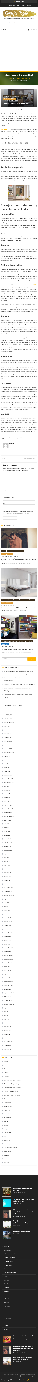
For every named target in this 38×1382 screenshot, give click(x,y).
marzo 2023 (7, 801)
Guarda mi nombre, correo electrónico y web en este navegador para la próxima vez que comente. (18, 512)
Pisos (5, 1159)
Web (4, 503)
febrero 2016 (7, 974)
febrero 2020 (8, 921)
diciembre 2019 (8, 929)
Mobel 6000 (33, 285)
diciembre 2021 (8, 850)
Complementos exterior (12, 1299)
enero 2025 (7, 737)
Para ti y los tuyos (10, 1257)
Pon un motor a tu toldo (21, 1231)
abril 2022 (7, 835)
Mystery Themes (28, 1380)
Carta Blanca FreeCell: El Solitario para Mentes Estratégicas (17, 689)
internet (6, 1121)
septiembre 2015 (9, 993)
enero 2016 (7, 978)
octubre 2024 (8, 749)
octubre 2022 (8, 812)
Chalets (23, 5)
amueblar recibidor (11, 438)
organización (22, 563)
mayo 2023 (7, 794)
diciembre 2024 (8, 741)
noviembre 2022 (9, 809)
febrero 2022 (8, 843)
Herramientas (8, 1114)
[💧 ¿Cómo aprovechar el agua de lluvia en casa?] (6, 1202)
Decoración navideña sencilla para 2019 (23, 1189)
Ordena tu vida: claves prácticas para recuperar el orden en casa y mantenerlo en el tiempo (18, 672)
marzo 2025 (7, 734)
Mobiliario (24, 96)
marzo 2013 (7, 1049)
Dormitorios (7, 1102)
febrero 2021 (7, 876)
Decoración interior (11, 563)
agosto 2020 (7, 899)
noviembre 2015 (8, 985)
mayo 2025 (7, 726)
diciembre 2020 (8, 884)
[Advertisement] (19, 52)
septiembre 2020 (9, 895)
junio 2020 (7, 906)
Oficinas (6, 1155)
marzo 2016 (7, 970)
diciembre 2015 (8, 981)
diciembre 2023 (8, 775)
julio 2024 (7, 760)
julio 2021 (6, 858)
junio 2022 (7, 827)
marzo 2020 (7, 918)
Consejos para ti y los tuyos (26, 600)
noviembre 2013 (8, 1042)
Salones (6, 1163)
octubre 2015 (7, 989)
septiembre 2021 (9, 854)
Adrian (16, 100)
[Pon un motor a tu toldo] (6, 1235)
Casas (3, 551)
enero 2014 (7, 1034)
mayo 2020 (7, 910)
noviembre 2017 (8, 948)
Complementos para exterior (12, 1080)
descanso (16, 610)
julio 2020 (6, 903)
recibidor (21, 438)
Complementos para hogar (11, 96)
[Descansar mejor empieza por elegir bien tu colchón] (6, 1361)
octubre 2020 (8, 891)
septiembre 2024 (9, 752)
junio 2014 (7, 1015)
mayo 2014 (7, 1019)
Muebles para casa (9, 98)
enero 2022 (7, 846)
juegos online (8, 1129)
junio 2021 (7, 861)
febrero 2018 (7, 940)
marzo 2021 (7, 873)
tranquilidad (23, 610)
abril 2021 (6, 869)
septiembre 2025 (9, 722)
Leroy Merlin (7, 1132)
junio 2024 (7, 764)
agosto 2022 (7, 820)
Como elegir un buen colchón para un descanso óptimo (19, 608)
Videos (29, 5)
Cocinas (6, 1076)
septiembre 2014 (9, 1004)
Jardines (6, 1125)
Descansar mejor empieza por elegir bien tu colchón (19, 684)
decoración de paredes (13, 652)
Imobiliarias (11, 5)
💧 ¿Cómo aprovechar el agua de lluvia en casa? (23, 1200)
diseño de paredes (26, 652)
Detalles (6, 1099)
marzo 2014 (7, 1027)
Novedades (5, 644)
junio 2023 (7, 790)
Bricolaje (6, 1065)
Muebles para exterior (10, 1148)
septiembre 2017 (9, 955)
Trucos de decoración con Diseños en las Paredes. (17, 649)
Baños (6, 1061)
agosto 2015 (7, 996)
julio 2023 (6, 786)
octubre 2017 (7, 951)
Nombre (5, 491)
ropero (29, 563)
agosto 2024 (7, 756)
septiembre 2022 (9, 816)
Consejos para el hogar (25, 641)
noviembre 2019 (8, 933)
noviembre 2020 (9, 888)
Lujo (18, 5)
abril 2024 (7, 771)
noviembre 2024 (9, 745)
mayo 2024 (7, 767)
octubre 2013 (7, 1045)
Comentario (6, 474)
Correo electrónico (8, 497)
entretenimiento (8, 1106)
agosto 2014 (7, 1008)
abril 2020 (7, 914)
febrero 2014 (7, 1030)
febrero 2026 (8, 719)
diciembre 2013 (8, 1038)
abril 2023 (7, 797)
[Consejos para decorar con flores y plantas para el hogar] (6, 1224)
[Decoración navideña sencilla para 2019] (6, 1192)
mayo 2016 (7, 966)
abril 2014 (6, 1023)
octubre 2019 (7, 936)
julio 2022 (6, 824)
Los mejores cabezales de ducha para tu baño (29, 457)
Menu (4, 30)
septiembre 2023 (9, 782)
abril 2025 (7, 730)
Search (33, 30)
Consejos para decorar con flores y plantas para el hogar (24, 1222)
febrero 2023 (8, 805)
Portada (6, 1246)
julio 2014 (6, 1012)
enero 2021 (7, 880)
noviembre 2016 (8, 963)
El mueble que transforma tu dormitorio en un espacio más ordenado (19, 679)
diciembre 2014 (8, 1000)
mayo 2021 (7, 865)
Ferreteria (7, 1110)
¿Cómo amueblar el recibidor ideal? (16, 103)
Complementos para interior (15, 551)
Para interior (8, 1265)
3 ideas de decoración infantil (8, 457)
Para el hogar (9, 1261)
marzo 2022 (7, 839)
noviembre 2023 (9, 779)
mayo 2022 (7, 831)
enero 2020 (7, 925)
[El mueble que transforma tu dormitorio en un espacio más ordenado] (6, 1213)
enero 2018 (7, 944)
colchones (9, 610)
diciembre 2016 (8, 959)
